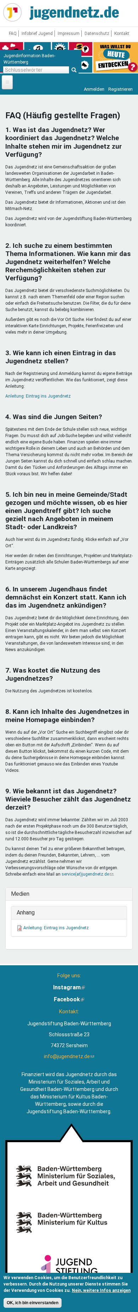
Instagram (69, 987)
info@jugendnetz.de (69, 1056)
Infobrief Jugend (37, 33)
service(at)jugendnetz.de (87, 874)
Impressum (69, 33)
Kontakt (121, 33)
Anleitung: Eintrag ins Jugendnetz (38, 396)
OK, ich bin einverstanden (32, 1302)
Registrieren (120, 89)
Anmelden (94, 89)
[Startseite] (12, 12)
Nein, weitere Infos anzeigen (101, 1290)
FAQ (13, 33)
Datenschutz (97, 33)
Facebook (69, 999)
